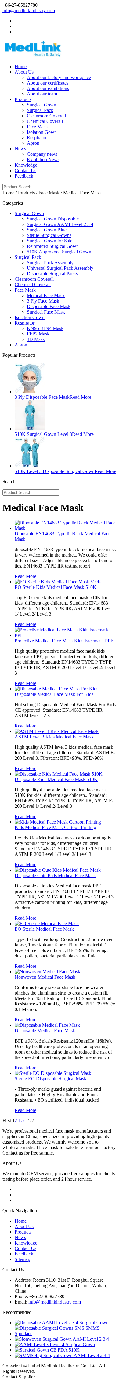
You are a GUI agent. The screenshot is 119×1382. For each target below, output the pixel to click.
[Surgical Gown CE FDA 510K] (47, 1349)
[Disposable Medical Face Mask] (47, 1025)
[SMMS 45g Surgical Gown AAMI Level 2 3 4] (62, 1355)
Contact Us (25, 170)
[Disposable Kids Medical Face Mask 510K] (59, 773)
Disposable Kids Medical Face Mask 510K (56, 779)
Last (22, 1120)
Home (21, 66)
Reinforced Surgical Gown (53, 246)
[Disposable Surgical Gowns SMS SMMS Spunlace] (66, 1333)
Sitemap (22, 1259)
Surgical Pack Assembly (50, 262)
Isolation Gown (42, 132)
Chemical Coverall (45, 121)
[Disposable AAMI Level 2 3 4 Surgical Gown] (62, 1322)
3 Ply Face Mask (43, 301)
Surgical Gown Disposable (53, 218)
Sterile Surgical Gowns (49, 235)
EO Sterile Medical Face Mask (44, 929)
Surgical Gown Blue (47, 229)
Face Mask (37, 126)
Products (23, 99)
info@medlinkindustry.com (28, 10)
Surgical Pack (40, 110)
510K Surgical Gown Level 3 (43, 434)
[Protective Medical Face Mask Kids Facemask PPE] (66, 635)
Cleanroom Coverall (46, 115)
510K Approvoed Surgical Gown (59, 251)
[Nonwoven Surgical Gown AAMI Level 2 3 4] (62, 1339)
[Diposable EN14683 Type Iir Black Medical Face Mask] (66, 528)
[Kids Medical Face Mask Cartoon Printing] (58, 822)
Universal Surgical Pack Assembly (60, 268)
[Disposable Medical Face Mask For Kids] (56, 688)
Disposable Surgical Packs (52, 273)
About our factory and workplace (59, 77)
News (20, 148)
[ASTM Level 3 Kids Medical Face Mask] (57, 731)
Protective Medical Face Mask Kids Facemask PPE (64, 640)
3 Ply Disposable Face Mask (42, 397)
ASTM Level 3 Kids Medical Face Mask (54, 736)
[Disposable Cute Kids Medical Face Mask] (58, 870)
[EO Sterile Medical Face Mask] (47, 923)
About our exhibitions (48, 88)
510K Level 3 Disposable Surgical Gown (55, 471)
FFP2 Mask (38, 333)
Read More (80, 397)
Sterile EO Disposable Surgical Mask (50, 1078)
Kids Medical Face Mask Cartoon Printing (55, 827)
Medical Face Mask (82, 192)
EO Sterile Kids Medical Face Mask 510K (55, 587)
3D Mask (36, 339)
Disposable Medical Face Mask (45, 1030)
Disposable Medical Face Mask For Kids (54, 694)
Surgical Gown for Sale (49, 240)
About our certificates (47, 82)
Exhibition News (43, 159)
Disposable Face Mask (48, 306)
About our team (42, 93)
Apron (33, 143)
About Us (24, 72)
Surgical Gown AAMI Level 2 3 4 (60, 224)
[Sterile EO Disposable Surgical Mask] (53, 1073)
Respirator (37, 137)
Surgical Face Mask (46, 311)
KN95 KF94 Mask (45, 328)
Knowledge (26, 165)
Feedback (24, 176)
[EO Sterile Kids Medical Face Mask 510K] (58, 581)
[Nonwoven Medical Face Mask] (47, 971)
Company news (42, 154)
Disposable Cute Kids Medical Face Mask (55, 875)
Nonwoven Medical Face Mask (45, 977)
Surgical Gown (41, 104)
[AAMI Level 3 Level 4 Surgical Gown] (55, 1344)
